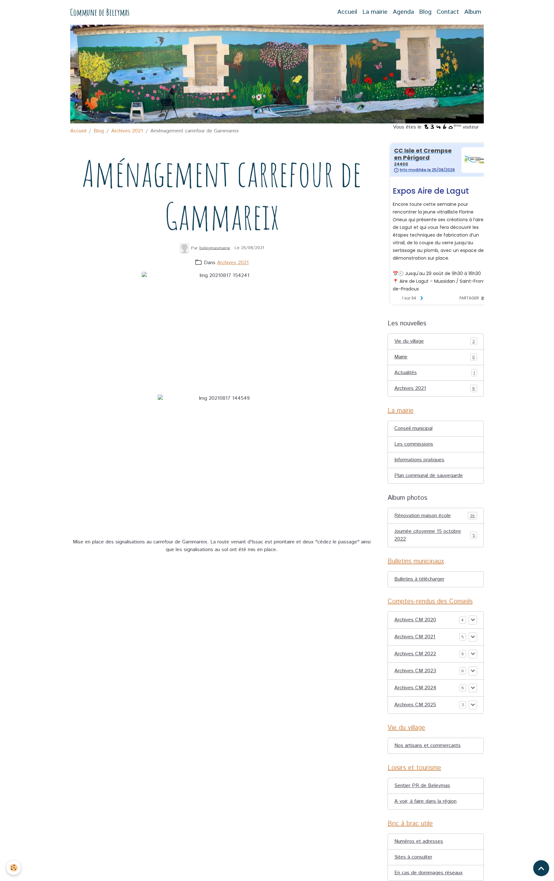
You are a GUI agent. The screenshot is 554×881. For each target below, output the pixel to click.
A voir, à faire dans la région (425, 801)
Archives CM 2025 (415, 705)
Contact (448, 12)
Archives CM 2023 (415, 671)
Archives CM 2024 (415, 688)
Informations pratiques (419, 460)
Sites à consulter (413, 857)
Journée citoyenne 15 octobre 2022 (434, 535)
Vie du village (434, 341)
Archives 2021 (127, 131)
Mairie (434, 357)
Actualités (434, 372)
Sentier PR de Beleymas (422, 785)
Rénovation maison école (434, 515)
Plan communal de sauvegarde (428, 475)
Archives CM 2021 (414, 637)
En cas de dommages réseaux (428, 873)
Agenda (403, 12)
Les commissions (413, 444)
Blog (425, 12)
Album (472, 12)
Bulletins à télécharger (419, 579)
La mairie (375, 12)
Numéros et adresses (418, 841)
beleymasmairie (214, 248)
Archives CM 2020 (415, 620)
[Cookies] (13, 867)
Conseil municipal (413, 428)
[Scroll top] (541, 868)
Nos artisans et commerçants (427, 745)
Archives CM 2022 (415, 654)
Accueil (347, 12)
